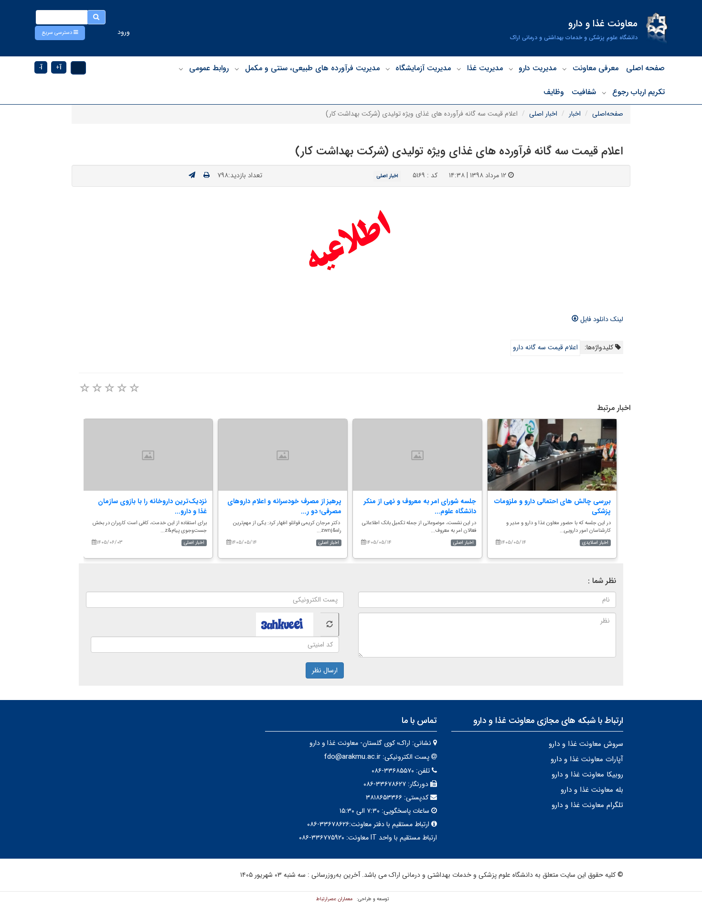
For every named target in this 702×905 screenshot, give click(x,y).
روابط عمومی (209, 68)
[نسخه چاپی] (206, 175)
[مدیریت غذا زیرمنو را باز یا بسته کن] (459, 69)
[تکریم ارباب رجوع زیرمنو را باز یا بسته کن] (604, 92)
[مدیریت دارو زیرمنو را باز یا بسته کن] (511, 69)
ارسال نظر (325, 670)
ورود (123, 32)
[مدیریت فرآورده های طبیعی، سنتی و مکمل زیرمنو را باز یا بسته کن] (237, 69)
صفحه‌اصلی (607, 113)
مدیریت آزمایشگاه (423, 68)
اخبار (575, 113)
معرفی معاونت (595, 68)
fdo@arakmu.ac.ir (352, 757)
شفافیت (584, 92)
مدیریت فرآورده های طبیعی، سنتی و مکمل (312, 68)
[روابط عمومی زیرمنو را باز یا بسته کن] (181, 69)
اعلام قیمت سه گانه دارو (545, 347)
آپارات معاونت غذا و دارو (587, 759)
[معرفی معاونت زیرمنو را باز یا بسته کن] (564, 69)
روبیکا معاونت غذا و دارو (587, 774)
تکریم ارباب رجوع (638, 92)
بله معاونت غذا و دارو (592, 790)
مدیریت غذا (485, 68)
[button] (60, 33)
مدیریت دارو (537, 68)
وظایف (553, 92)
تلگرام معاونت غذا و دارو (587, 805)
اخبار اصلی (543, 113)
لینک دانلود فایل (600, 319)
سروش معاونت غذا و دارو (586, 744)
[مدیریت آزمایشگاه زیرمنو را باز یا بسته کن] (387, 69)
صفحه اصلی (645, 68)
